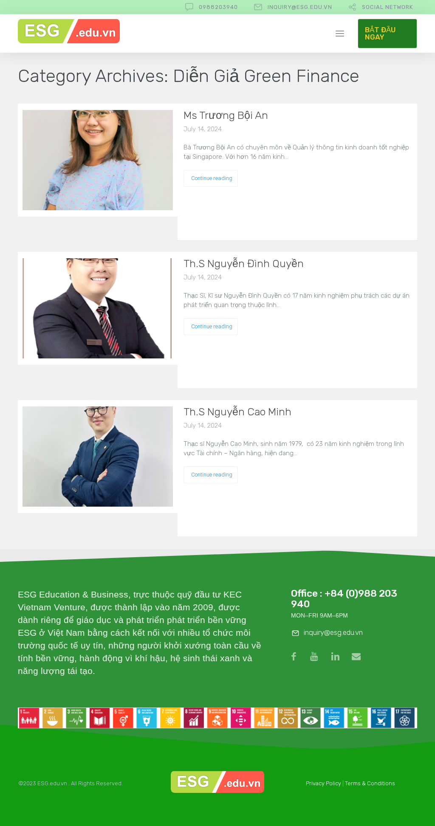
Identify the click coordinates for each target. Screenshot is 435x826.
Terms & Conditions (370, 783)
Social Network (387, 7)
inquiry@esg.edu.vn (300, 7)
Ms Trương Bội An (226, 115)
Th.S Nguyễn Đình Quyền (244, 263)
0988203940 (218, 7)
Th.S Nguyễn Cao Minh (237, 412)
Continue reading (211, 178)
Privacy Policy (323, 783)
